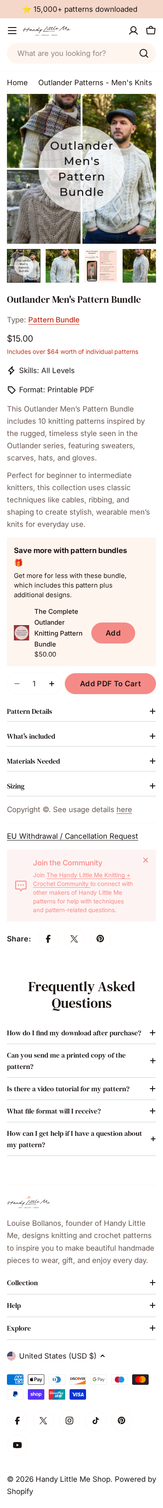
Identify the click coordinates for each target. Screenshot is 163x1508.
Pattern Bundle (54, 319)
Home (17, 82)
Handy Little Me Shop (73, 1479)
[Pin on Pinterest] (100, 938)
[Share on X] (74, 938)
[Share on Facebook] (48, 938)
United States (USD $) (57, 1356)
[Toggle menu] (12, 30)
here (124, 809)
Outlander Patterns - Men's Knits (95, 82)
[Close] (145, 860)
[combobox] (81, 53)
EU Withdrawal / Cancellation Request (72, 836)
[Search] (144, 53)
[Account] (133, 30)
